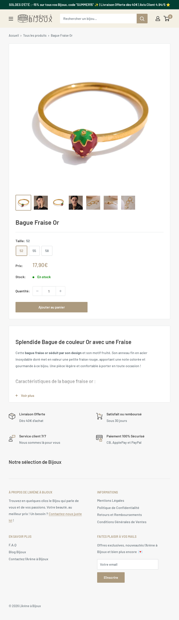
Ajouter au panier (51, 307)
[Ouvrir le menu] (11, 19)
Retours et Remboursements (119, 514)
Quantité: (22, 291)
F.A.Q (12, 545)
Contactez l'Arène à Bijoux (28, 559)
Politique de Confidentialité (118, 507)
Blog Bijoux (17, 552)
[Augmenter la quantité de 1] (60, 291)
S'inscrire (111, 577)
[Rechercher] (142, 18)
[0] (166, 18)
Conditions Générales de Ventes (121, 522)
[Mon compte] (158, 18)
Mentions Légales (110, 500)
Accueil (14, 35)
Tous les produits (34, 35)
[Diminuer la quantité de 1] (37, 291)
